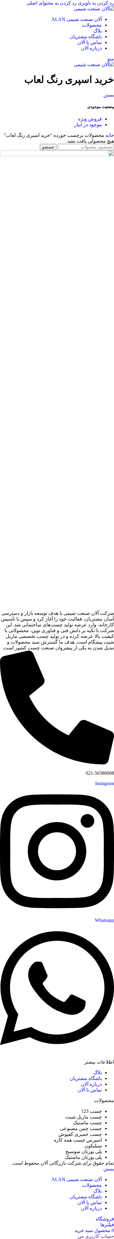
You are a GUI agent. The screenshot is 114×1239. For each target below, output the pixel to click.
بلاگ (97, 1072)
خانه (109, 135)
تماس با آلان (90, 1089)
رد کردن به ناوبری (95, 2)
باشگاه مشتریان (86, 1078)
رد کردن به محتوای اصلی (51, 2)
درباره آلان (91, 1084)
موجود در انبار (88, 124)
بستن (108, 94)
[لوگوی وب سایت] (94, 8)
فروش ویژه (90, 118)
